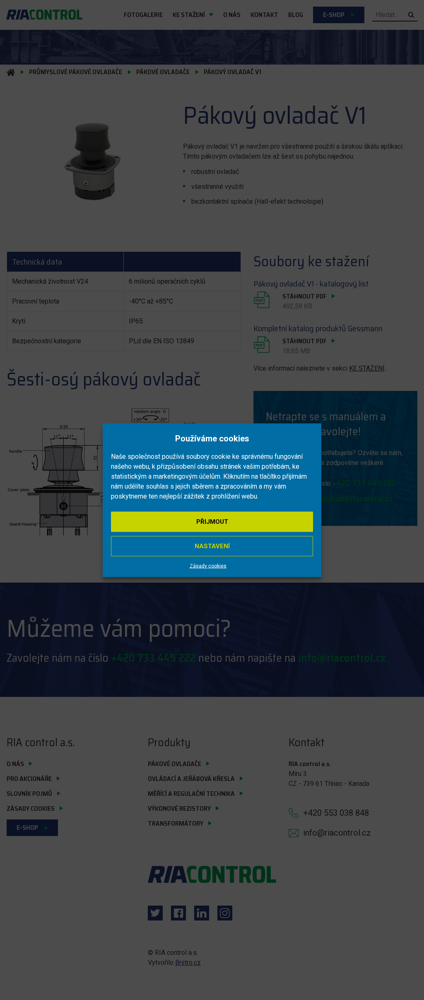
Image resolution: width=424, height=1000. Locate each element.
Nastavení (212, 545)
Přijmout (212, 521)
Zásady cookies (208, 566)
